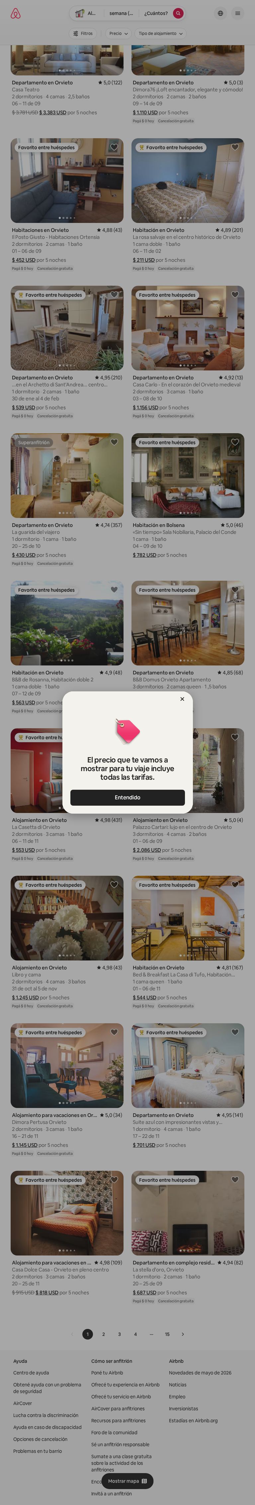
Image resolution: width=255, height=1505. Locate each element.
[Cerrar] (182, 699)
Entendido (127, 797)
